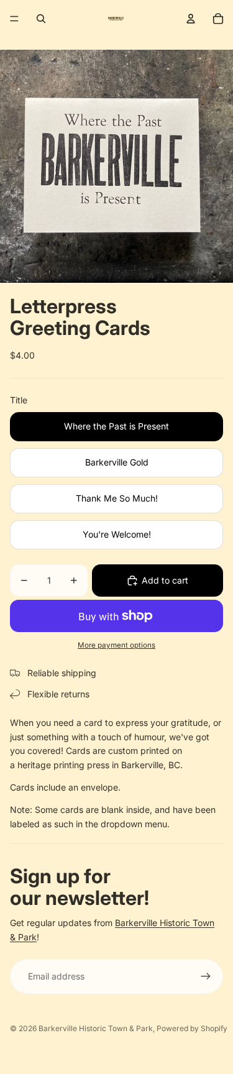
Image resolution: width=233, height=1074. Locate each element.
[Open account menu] (190, 18)
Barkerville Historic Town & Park (96, 1028)
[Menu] (14, 18)
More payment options (116, 645)
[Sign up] (205, 976)
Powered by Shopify (192, 1028)
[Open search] (41, 18)
